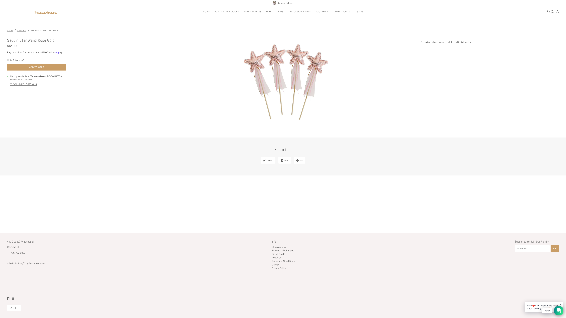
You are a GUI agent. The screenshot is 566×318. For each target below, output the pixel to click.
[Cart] (549, 11)
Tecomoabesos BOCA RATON (46, 76)
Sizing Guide (278, 254)
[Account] (557, 11)
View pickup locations (23, 84)
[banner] (46, 12)
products (21, 30)
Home (10, 30)
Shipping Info (279, 247)
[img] (553, 11)
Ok (555, 248)
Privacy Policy (279, 268)
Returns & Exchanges (283, 250)
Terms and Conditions (283, 261)
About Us (276, 257)
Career (275, 264)
